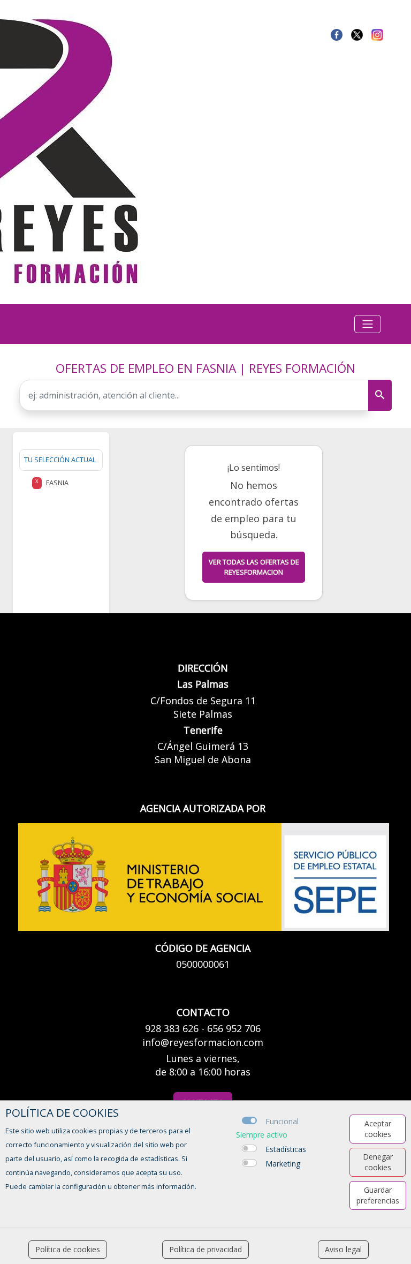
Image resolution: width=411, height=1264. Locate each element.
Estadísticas (285, 1149)
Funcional (282, 1121)
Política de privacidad (205, 1249)
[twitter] (357, 33)
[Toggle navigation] (367, 324)
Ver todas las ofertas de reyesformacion (254, 567)
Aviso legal (343, 1249)
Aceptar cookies (377, 1128)
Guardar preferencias (377, 1195)
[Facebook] (336, 33)
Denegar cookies (378, 1162)
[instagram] (377, 33)
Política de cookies (67, 1249)
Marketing (282, 1163)
